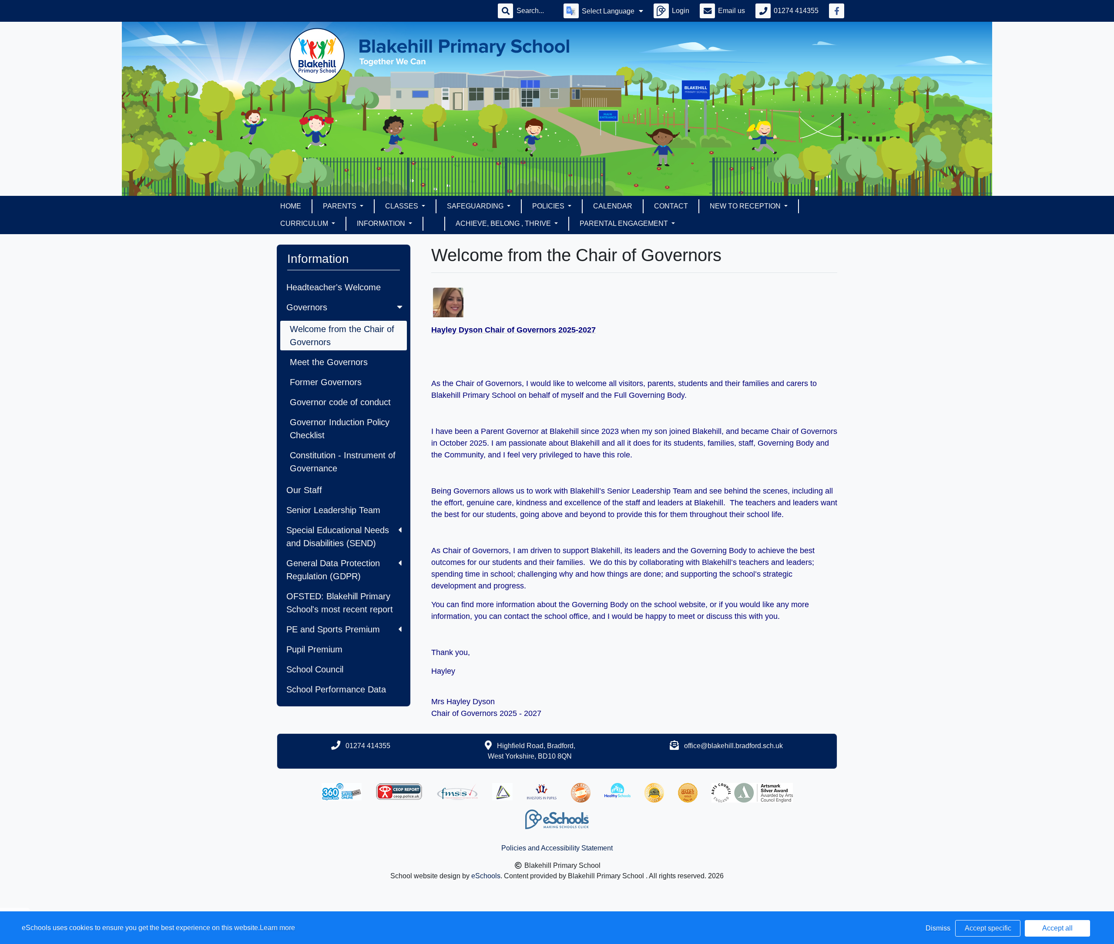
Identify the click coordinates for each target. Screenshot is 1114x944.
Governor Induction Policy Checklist (339, 428)
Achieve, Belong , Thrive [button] (504, 223)
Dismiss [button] (938, 928)
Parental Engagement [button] (625, 223)
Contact (671, 206)
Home (290, 206)
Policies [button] (549, 206)
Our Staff (304, 490)
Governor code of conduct (340, 402)
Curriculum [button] (305, 223)
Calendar (612, 206)
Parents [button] (340, 206)
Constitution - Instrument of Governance (343, 461)
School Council (314, 669)
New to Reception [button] (746, 206)
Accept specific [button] (988, 928)
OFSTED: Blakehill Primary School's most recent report (339, 602)
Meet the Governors (329, 362)
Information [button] (382, 223)
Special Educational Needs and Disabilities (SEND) (337, 536)
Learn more (277, 927)
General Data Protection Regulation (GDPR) (333, 569)
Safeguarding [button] (476, 206)
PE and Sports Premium (333, 629)
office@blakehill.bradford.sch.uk (733, 745)
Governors (306, 307)
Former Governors (326, 382)
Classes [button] (402, 206)
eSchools (485, 876)
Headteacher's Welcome (333, 287)
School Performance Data (336, 689)
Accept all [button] (1057, 928)
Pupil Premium (314, 649)
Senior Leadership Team (333, 510)
